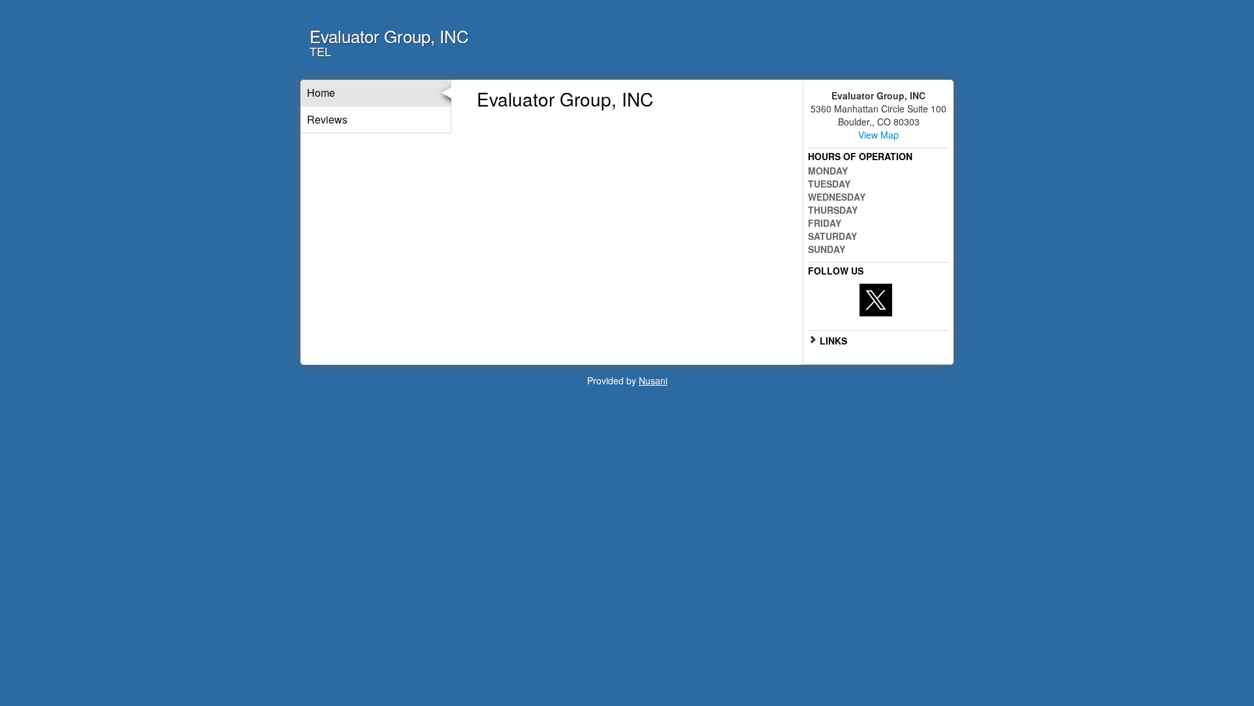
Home (321, 92)
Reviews (327, 119)
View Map (878, 134)
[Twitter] (876, 298)
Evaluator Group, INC (389, 36)
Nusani (653, 380)
